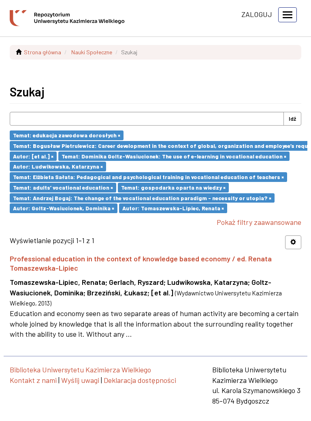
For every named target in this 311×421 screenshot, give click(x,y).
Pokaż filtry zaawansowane (259, 222)
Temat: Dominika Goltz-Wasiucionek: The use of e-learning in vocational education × (174, 155)
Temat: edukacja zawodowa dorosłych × (66, 135)
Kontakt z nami (33, 380)
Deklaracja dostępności (140, 380)
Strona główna (42, 52)
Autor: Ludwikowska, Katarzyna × (58, 166)
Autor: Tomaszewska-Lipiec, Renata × (173, 208)
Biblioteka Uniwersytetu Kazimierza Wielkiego (80, 369)
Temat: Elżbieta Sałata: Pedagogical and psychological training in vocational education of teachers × (148, 176)
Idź (292, 118)
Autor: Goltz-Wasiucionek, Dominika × (63, 208)
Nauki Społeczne (91, 52)
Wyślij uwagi (80, 380)
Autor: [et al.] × (33, 155)
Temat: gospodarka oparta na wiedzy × (173, 187)
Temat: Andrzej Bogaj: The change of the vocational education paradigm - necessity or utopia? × (142, 197)
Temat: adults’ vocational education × (63, 187)
